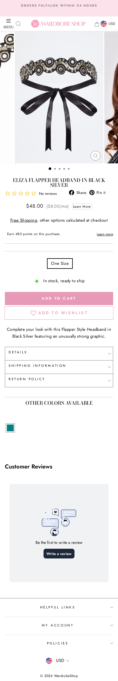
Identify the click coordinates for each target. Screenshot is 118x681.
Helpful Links (57, 607)
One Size (60, 263)
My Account (57, 625)
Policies (57, 643)
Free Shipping (23, 220)
